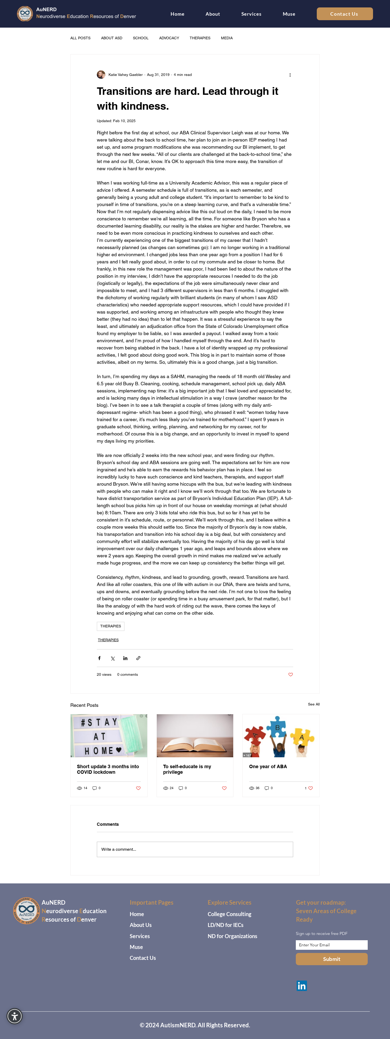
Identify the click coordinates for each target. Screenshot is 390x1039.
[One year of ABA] (281, 735)
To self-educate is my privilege (187, 769)
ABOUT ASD (111, 38)
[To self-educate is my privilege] (195, 735)
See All (314, 704)
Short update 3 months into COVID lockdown (108, 769)
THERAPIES (200, 38)
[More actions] (290, 74)
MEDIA (227, 38)
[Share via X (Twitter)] (112, 658)
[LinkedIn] (302, 986)
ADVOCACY (169, 38)
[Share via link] (138, 658)
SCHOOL (141, 38)
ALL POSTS (80, 38)
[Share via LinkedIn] (125, 658)
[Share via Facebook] (99, 658)
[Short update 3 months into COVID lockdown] (109, 735)
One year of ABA (268, 766)
